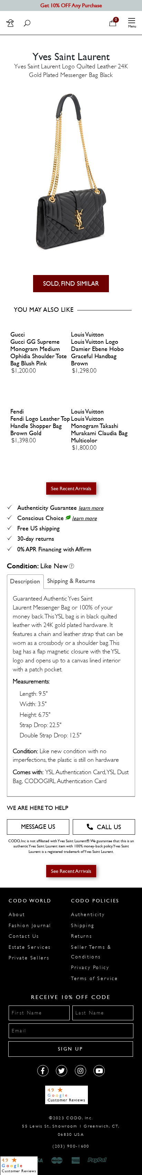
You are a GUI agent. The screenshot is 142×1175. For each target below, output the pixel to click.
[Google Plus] (61, 1070)
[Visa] (37, 1160)
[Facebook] (43, 1070)
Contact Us (24, 936)
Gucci (17, 334)
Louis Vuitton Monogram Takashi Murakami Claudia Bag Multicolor (99, 429)
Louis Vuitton (87, 334)
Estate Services (30, 947)
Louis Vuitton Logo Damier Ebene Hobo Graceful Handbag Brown (97, 352)
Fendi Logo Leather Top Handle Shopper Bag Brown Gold (40, 426)
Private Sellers (29, 958)
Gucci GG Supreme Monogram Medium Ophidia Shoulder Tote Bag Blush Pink (38, 352)
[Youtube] (99, 1070)
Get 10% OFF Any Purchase (71, 5)
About (17, 915)
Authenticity (88, 915)
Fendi (17, 411)
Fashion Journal (30, 926)
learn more (91, 508)
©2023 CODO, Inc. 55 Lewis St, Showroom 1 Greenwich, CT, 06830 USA (71, 1126)
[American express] (76, 1160)
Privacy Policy (90, 967)
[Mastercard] (56, 1160)
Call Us (109, 827)
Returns (81, 936)
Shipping (82, 926)
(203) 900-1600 (70, 1146)
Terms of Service (94, 978)
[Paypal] (98, 1160)
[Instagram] (80, 1070)
